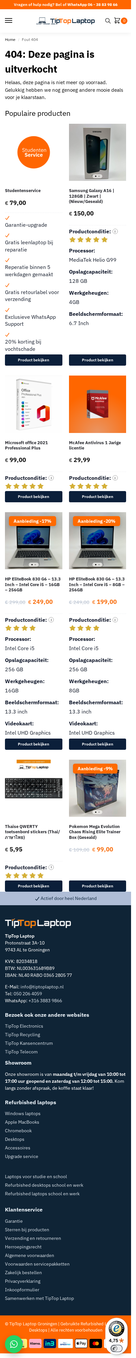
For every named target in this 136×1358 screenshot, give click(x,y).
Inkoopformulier (22, 1290)
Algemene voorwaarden (29, 1255)
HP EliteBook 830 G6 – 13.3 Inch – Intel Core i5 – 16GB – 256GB (33, 585)
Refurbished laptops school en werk (42, 1194)
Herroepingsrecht (23, 1247)
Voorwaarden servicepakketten (37, 1264)
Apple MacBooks (22, 1122)
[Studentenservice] (33, 152)
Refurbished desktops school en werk (44, 1185)
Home (10, 39)
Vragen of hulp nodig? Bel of (66, 4)
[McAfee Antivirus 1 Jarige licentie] (97, 404)
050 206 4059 (28, 994)
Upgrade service (21, 1156)
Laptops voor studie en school (36, 1176)
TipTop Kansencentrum (29, 1043)
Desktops (14, 1139)
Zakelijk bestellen (23, 1272)
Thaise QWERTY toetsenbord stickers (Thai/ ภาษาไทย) (32, 832)
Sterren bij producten (27, 1230)
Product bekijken (33, 359)
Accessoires (17, 1148)
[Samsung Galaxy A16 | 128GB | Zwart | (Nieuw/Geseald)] (97, 152)
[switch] (116, 1348)
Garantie (14, 1221)
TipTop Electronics (24, 1026)
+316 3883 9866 (45, 1001)
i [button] (115, 231)
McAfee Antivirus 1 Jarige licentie (95, 445)
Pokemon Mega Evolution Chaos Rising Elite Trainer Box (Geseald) (94, 832)
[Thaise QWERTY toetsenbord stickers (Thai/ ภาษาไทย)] (33, 788)
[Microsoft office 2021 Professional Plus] (33, 404)
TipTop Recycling (22, 1035)
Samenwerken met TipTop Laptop (39, 1298)
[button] (118, 21)
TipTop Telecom (21, 1052)
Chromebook (18, 1131)
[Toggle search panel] (108, 20)
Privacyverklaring (22, 1281)
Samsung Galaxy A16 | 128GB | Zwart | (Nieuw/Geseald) (91, 196)
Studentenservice (23, 190)
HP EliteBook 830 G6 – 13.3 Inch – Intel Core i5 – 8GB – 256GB (97, 585)
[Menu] (15, 21)
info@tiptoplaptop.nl (42, 987)
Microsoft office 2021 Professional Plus (26, 445)
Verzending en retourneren (33, 1238)
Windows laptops (23, 1113)
